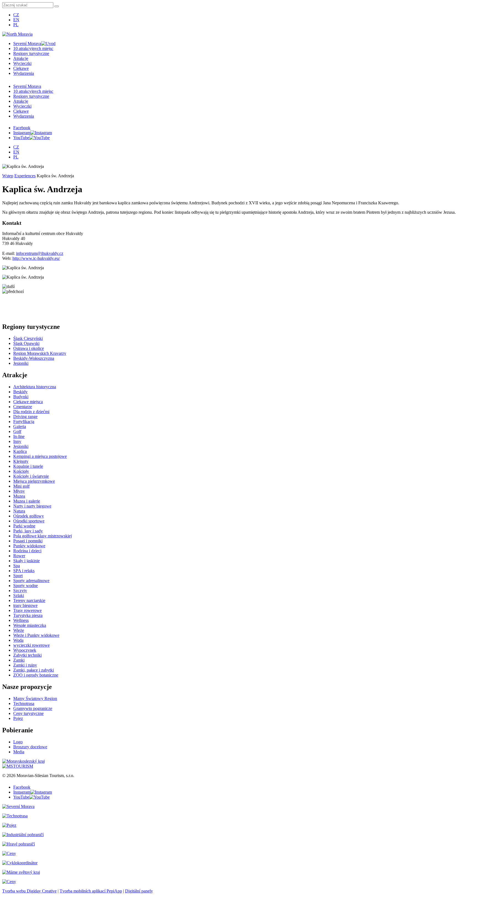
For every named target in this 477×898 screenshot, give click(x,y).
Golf (17, 431)
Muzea (19, 496)
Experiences (25, 175)
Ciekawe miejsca (28, 401)
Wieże (18, 630)
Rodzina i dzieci (27, 550)
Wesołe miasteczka (29, 625)
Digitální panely (139, 891)
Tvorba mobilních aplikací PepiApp (91, 891)
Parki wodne (24, 526)
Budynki (20, 396)
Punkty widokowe (29, 545)
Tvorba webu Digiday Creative (29, 891)
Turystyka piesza (28, 615)
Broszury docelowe (30, 746)
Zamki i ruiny (25, 665)
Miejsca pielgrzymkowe (34, 481)
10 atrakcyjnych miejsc (33, 48)
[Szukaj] (56, 6)
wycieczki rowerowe (31, 645)
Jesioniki (20, 363)
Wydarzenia (23, 73)
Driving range (25, 416)
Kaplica (20, 451)
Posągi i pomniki (28, 540)
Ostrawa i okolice (28, 348)
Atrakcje (20, 58)
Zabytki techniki (27, 655)
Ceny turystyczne (28, 713)
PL (15, 24)
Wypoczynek (24, 650)
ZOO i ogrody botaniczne (35, 675)
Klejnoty (20, 461)
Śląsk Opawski (26, 343)
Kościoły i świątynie (31, 476)
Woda (18, 640)
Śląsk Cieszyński (28, 338)
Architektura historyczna (34, 386)
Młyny (19, 491)
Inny (17, 441)
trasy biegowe (25, 605)
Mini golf (21, 486)
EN (16, 19)
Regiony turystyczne (31, 53)
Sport (18, 575)
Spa (16, 565)
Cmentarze (22, 406)
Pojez (18, 718)
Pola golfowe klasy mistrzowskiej (42, 535)
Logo (18, 741)
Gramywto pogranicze (32, 708)
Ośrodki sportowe (28, 521)
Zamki (19, 660)
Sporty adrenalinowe (31, 580)
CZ (16, 14)
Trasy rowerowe (27, 610)
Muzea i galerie (26, 501)
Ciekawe (21, 68)
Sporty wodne (25, 585)
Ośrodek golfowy (28, 516)
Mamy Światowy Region (35, 698)
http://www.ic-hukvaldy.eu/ (36, 258)
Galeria (19, 426)
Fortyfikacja (23, 421)
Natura (19, 511)
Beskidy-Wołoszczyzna (33, 358)
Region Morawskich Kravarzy (39, 353)
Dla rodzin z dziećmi (31, 411)
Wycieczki (22, 63)
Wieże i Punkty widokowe (36, 635)
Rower (19, 555)
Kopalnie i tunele (28, 466)
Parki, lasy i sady (28, 531)
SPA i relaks (24, 570)
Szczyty (20, 590)
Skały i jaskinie (26, 560)
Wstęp (7, 175)
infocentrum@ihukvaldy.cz (39, 253)
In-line (19, 436)
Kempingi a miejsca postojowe (40, 456)
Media (18, 751)
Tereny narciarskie (29, 600)
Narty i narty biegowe (32, 506)
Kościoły (21, 471)
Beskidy (20, 391)
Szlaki (18, 595)
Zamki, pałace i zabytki (33, 670)
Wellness (21, 620)
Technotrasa (23, 703)
